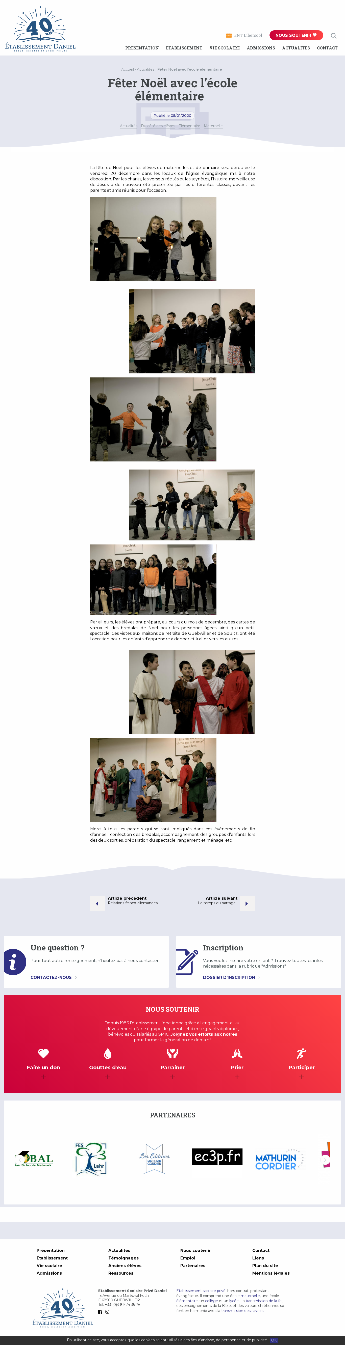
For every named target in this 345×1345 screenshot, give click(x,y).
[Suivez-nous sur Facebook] (101, 1312)
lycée (234, 1301)
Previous (20, 1159)
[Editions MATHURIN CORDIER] (109, 1159)
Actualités (296, 47)
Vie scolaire (224, 47)
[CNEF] (299, 1159)
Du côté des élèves (158, 126)
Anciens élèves (124, 1265)
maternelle (250, 1296)
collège (211, 1301)
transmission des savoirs (242, 1310)
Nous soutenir (294, 35)
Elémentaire (189, 126)
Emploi (187, 1258)
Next (325, 1159)
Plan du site (265, 1265)
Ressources (120, 1273)
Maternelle (213, 126)
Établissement (184, 47)
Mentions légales (271, 1273)
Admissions (261, 47)
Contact (327, 47)
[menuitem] (142, 48)
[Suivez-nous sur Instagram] (108, 1312)
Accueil (127, 69)
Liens (258, 1258)
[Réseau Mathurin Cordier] (235, 1159)
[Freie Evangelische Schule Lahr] (46, 1159)
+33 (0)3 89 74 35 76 (122, 1304)
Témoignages (123, 1258)
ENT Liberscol (248, 35)
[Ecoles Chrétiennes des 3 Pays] (172, 1159)
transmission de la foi (264, 1301)
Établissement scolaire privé (201, 1290)
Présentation (142, 47)
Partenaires (192, 1265)
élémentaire (187, 1301)
